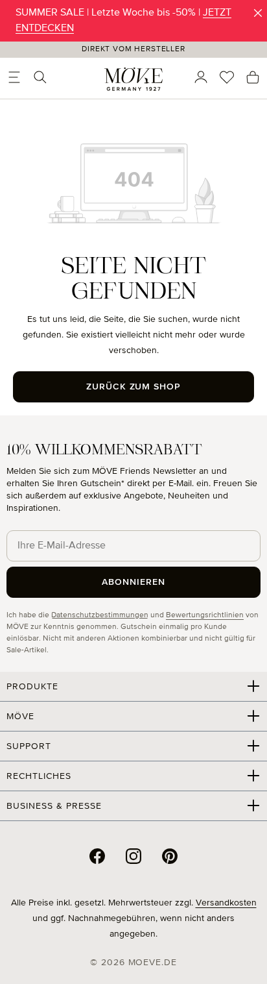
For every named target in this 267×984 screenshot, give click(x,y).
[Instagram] (133, 856)
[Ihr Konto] (201, 77)
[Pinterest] (170, 856)
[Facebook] (97, 856)
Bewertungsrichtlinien (205, 615)
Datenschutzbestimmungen (99, 615)
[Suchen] (40, 77)
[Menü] (14, 77)
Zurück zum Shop (133, 386)
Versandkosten (226, 902)
